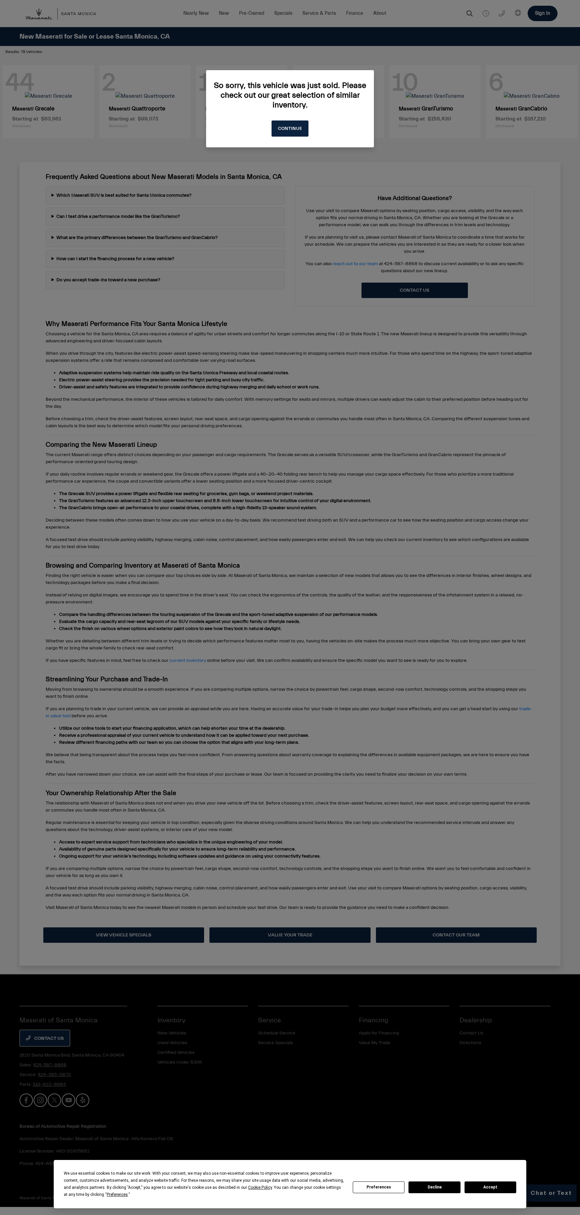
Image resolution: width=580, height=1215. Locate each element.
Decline (435, 1187)
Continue (290, 128)
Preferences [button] (117, 1194)
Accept (490, 1187)
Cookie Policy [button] (260, 1187)
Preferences (379, 1187)
